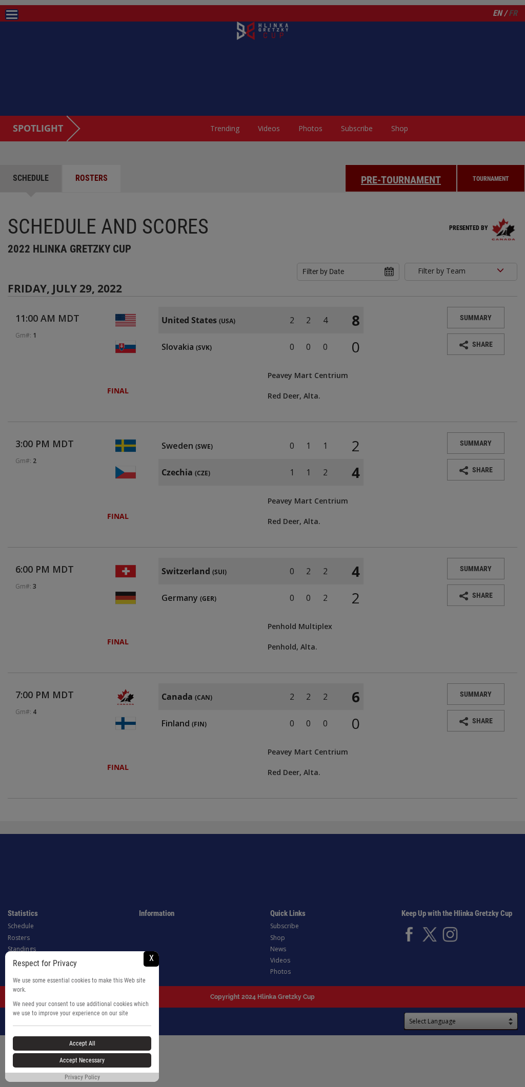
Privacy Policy (82, 1077)
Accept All (82, 1043)
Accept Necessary (82, 1060)
